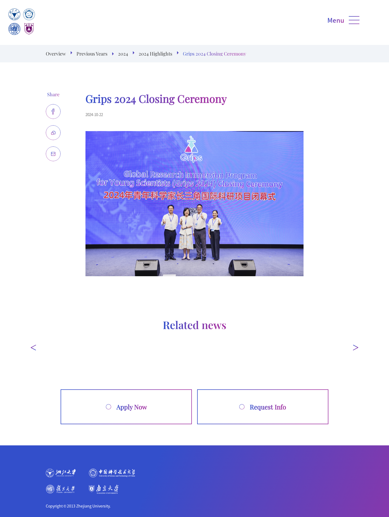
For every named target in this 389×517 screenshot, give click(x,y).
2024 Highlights (155, 53)
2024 (123, 53)
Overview (56, 53)
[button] (33, 347)
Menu (335, 20)
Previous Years (91, 53)
